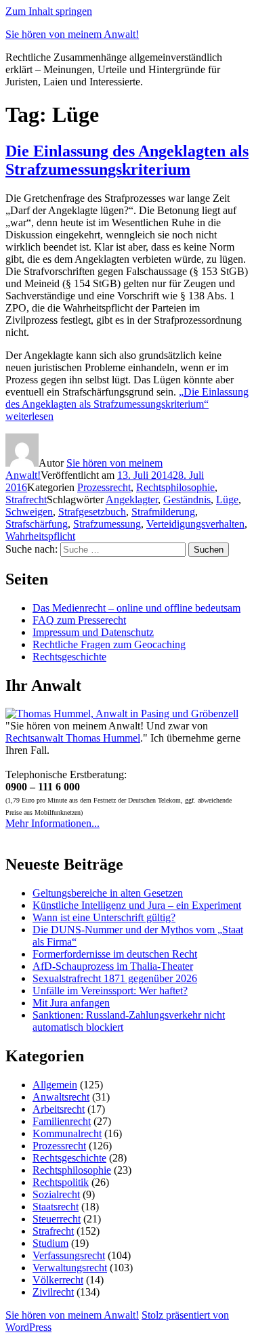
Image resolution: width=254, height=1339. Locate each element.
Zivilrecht (53, 1292)
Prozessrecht (104, 487)
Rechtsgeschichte (69, 656)
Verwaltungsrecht (70, 1267)
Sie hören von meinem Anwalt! (72, 34)
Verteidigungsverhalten (195, 524)
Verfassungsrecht (69, 1255)
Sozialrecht (56, 1194)
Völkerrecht (58, 1279)
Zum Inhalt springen (48, 11)
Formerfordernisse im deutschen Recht (115, 954)
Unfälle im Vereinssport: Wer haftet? (110, 990)
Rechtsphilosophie (175, 487)
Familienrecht (62, 1121)
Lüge (227, 499)
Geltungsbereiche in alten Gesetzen (108, 893)
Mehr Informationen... (52, 823)
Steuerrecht (57, 1219)
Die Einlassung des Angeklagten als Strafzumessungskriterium (127, 160)
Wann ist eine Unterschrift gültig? (104, 917)
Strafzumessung (107, 524)
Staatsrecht (56, 1206)
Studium (50, 1243)
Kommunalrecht (67, 1133)
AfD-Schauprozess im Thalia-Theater (113, 966)
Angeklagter (132, 499)
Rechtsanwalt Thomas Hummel (72, 738)
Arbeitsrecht (59, 1109)
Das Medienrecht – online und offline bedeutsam (136, 608)
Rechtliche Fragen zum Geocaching (109, 644)
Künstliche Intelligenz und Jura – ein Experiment (137, 905)
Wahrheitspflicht (40, 536)
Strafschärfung (36, 524)
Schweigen (29, 511)
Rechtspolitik (61, 1182)
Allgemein (55, 1084)
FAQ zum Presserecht (79, 620)
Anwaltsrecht (61, 1097)
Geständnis (187, 499)
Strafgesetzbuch (92, 511)
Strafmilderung (163, 511)
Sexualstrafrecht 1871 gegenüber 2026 (115, 978)
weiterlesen (127, 404)
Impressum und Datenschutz (93, 632)
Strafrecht (26, 499)
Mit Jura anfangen (71, 1002)
